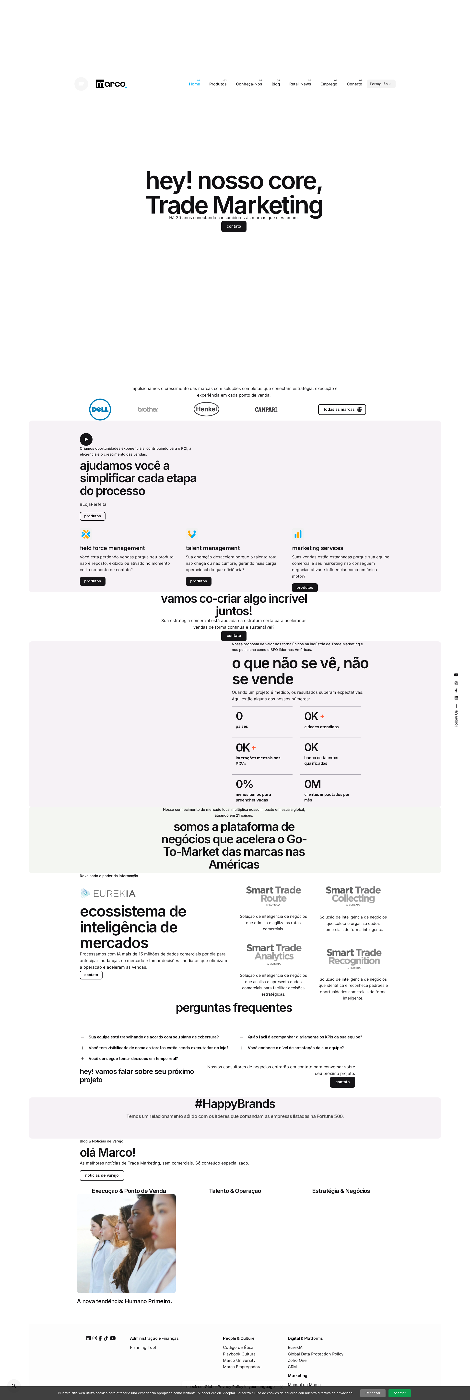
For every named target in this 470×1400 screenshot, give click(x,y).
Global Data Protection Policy (315, 1354)
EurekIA (295, 1347)
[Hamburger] (81, 84)
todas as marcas (339, 409)
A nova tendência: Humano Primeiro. (124, 1301)
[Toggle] (83, 1037)
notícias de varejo (102, 1175)
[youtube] (113, 1338)
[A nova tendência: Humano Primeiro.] (126, 1243)
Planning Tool (143, 1347)
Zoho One (297, 1360)
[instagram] (95, 1338)
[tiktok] (106, 1338)
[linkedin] (88, 1338)
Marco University (239, 1360)
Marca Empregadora (242, 1366)
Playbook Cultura (239, 1354)
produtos (92, 516)
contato (234, 226)
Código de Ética (238, 1347)
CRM (292, 1366)
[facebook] (100, 1338)
